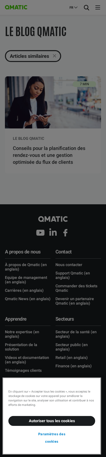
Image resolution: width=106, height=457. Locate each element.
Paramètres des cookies (52, 437)
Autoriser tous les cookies (52, 420)
